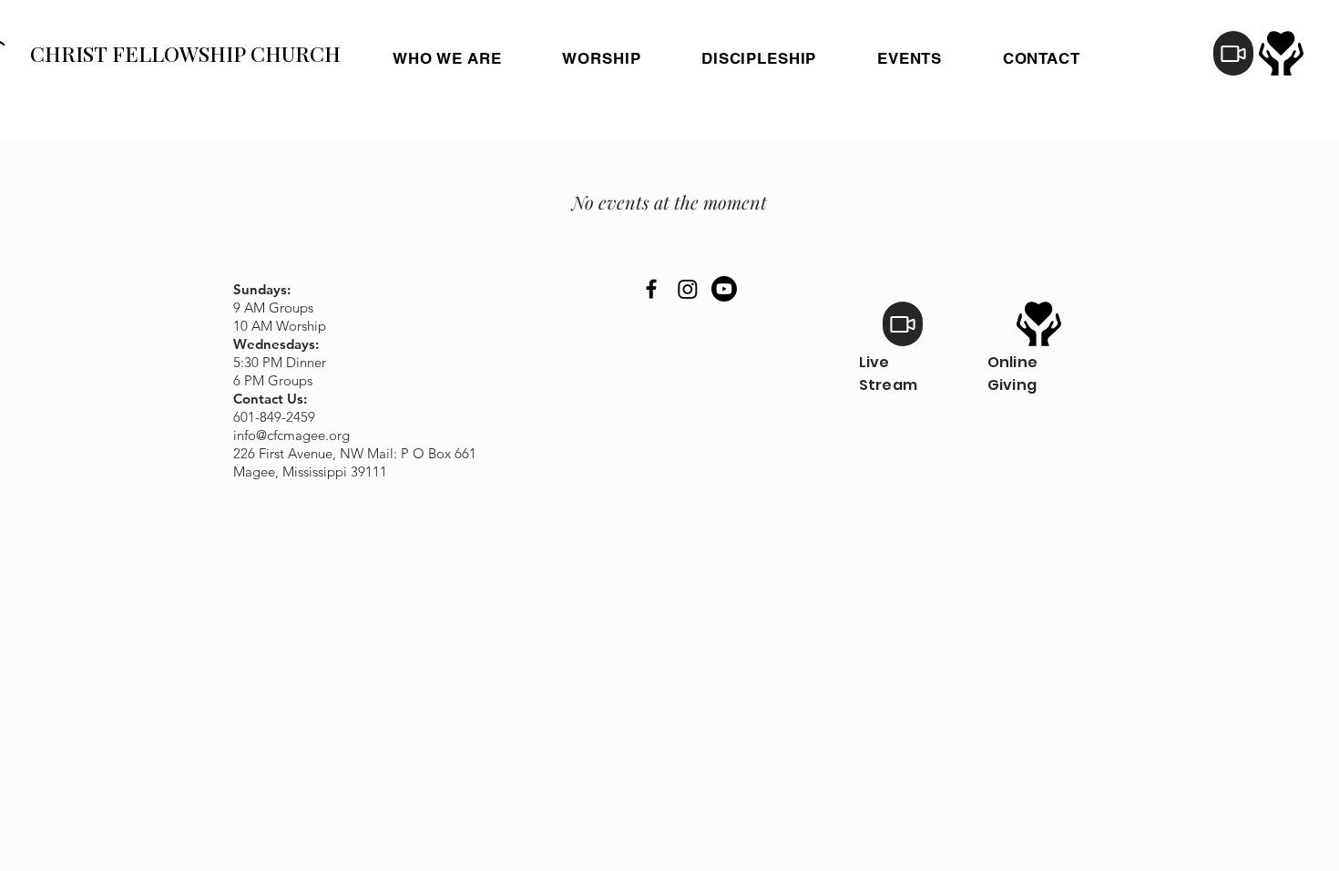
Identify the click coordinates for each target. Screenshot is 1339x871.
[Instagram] (687, 289)
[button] (759, 58)
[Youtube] (724, 289)
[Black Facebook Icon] (651, 289)
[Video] (1233, 53)
